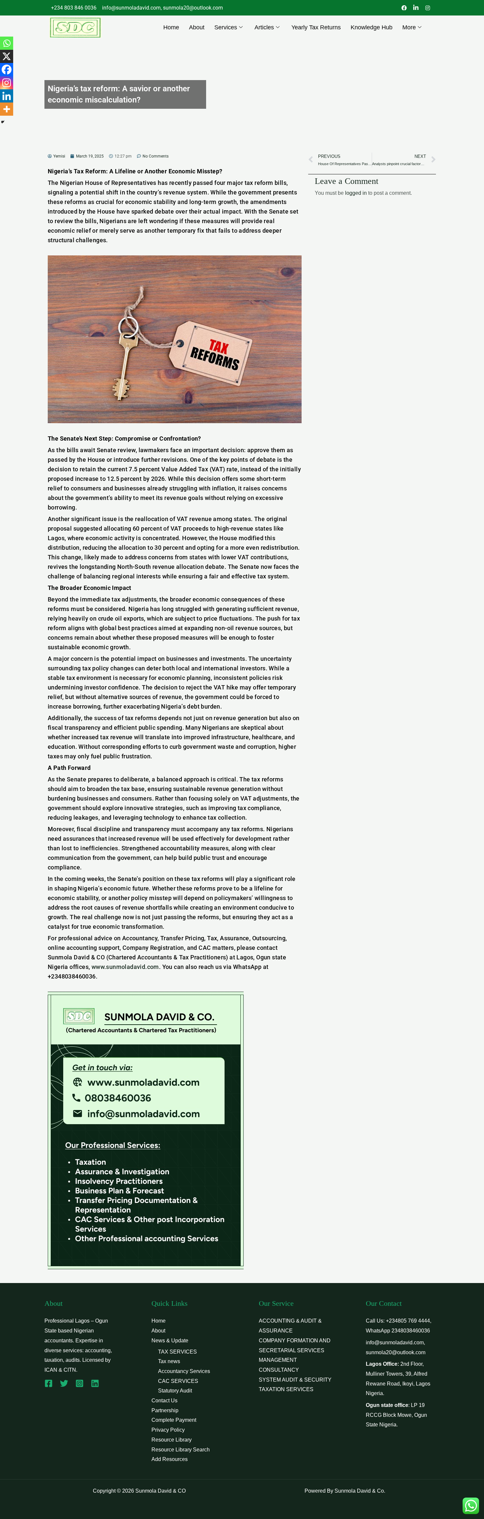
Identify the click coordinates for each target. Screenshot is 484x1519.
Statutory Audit (175, 1390)
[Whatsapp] (6, 43)
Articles (264, 27)
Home (171, 27)
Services (225, 27)
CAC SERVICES (178, 1381)
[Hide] (2, 122)
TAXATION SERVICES (286, 1389)
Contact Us (164, 1400)
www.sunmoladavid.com (125, 966)
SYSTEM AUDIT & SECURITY (295, 1380)
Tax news (169, 1361)
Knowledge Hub (371, 27)
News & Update (169, 1340)
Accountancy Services (184, 1371)
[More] (6, 109)
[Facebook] (6, 69)
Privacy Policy (168, 1430)
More (409, 27)
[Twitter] (64, 1383)
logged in (356, 193)
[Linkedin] (6, 95)
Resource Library (171, 1440)
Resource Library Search (180, 1449)
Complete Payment (173, 1420)
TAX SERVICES (177, 1352)
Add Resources (169, 1459)
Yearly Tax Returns (316, 27)
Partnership (164, 1410)
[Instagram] (6, 82)
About (196, 27)
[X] (6, 56)
